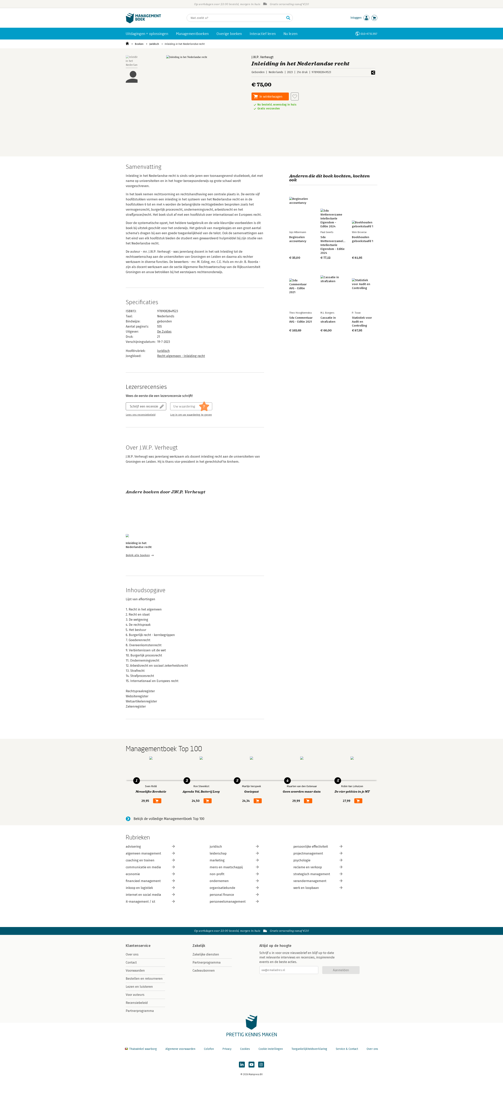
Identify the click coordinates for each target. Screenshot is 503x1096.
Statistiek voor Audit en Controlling (362, 321)
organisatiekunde (222, 888)
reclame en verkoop (307, 867)
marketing (217, 860)
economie (133, 874)
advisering (133, 846)
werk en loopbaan (306, 888)
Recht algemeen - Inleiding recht (181, 356)
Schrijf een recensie (144, 406)
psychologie (301, 860)
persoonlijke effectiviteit (310, 846)
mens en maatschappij (226, 867)
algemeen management (143, 853)
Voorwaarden (135, 970)
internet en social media (143, 895)
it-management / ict (140, 901)
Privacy (226, 1049)
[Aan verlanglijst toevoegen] (295, 96)
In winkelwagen (271, 96)
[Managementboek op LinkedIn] (242, 1065)
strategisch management (311, 874)
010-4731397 (369, 33)
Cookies (245, 1049)
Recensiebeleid (137, 1003)
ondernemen (219, 881)
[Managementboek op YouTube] (251, 1065)
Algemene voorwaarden (180, 1049)
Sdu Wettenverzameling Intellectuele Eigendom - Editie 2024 (333, 245)
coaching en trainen (140, 860)
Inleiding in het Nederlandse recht (185, 43)
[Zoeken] (288, 18)
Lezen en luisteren (139, 987)
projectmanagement (308, 853)
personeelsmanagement (228, 901)
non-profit (217, 874)
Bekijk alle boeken (138, 555)
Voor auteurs (135, 995)
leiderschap (218, 853)
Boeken (139, 43)
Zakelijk (199, 946)
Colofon (209, 1049)
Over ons (132, 954)
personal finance (222, 895)
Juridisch (154, 43)
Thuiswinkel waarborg (143, 1049)
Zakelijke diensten (206, 954)
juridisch (216, 846)
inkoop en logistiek (139, 888)
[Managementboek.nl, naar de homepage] (143, 22)
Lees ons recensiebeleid (140, 414)
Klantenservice (138, 946)
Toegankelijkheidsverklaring (309, 1049)
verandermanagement (309, 881)
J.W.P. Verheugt (263, 57)
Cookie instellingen (271, 1049)
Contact (131, 962)
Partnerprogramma (140, 1011)
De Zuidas (164, 331)
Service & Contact (347, 1049)
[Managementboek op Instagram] (261, 1065)
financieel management (143, 881)
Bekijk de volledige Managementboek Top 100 (169, 819)
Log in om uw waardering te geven (191, 414)
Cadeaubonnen (204, 970)
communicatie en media (143, 867)
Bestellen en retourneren (144, 978)
